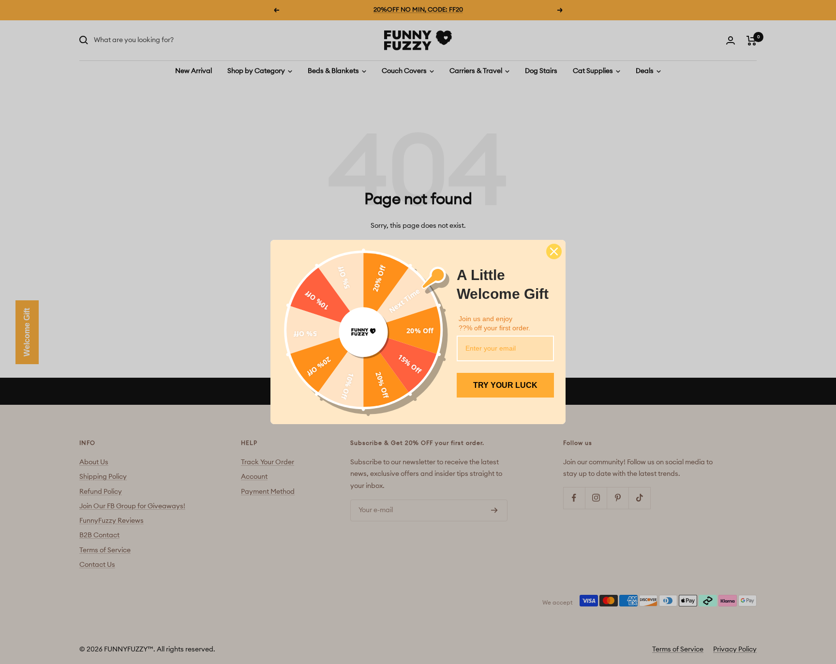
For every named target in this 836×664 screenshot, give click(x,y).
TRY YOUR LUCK (505, 385)
